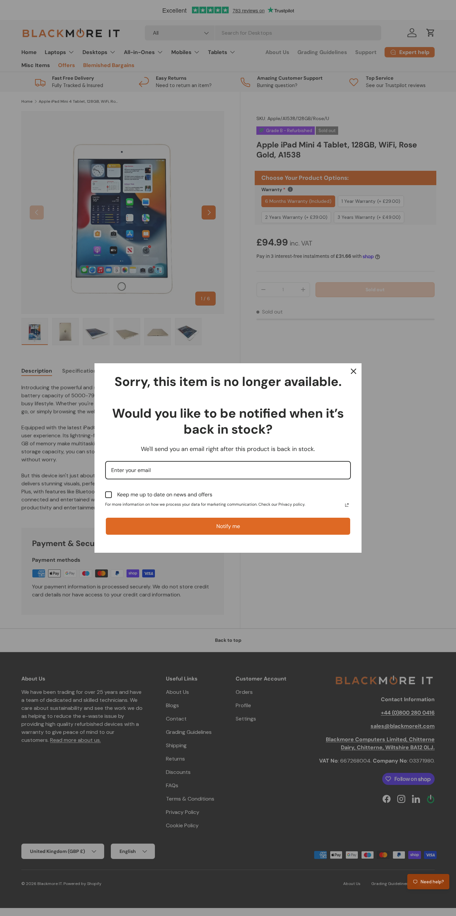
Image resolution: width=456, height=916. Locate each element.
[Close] (354, 371)
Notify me (228, 526)
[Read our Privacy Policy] (347, 505)
